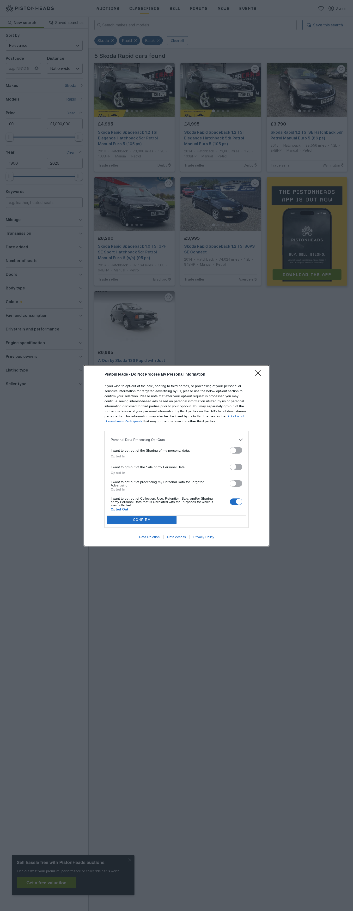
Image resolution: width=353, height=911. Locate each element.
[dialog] (176, 455)
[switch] (236, 450)
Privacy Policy (203, 537)
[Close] (259, 374)
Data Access (176, 537)
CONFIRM (142, 519)
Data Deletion (149, 537)
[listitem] (176, 439)
